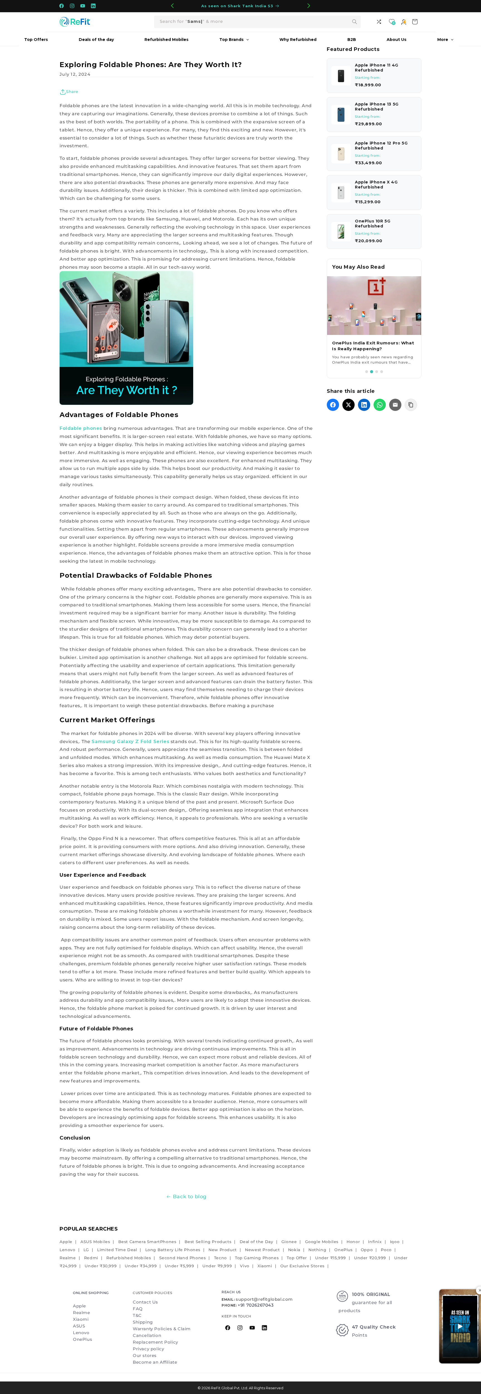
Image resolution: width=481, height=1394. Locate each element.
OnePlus (343, 1249)
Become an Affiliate (155, 1362)
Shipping (143, 1322)
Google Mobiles (321, 1241)
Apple (66, 1241)
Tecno (220, 1257)
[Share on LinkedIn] (364, 405)
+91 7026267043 (256, 1305)
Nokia (294, 1249)
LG (86, 1249)
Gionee (289, 1241)
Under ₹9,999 (217, 1265)
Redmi (91, 1257)
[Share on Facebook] (333, 405)
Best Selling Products (208, 1241)
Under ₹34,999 (141, 1265)
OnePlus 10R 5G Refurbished (372, 224)
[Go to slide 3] (376, 371)
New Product (222, 1249)
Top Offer (297, 1257)
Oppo (367, 1249)
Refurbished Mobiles (128, 1257)
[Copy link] (411, 405)
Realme (68, 1257)
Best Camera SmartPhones (147, 1241)
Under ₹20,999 (370, 1257)
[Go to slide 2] (371, 371)
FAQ (138, 1308)
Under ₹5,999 (179, 1265)
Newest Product (262, 1249)
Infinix (375, 1241)
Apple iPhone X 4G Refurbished (376, 185)
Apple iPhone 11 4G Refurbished (376, 68)
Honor (353, 1241)
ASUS (79, 1326)
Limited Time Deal (117, 1249)
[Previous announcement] (172, 6)
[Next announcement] (309, 6)
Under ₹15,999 (330, 1257)
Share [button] (72, 91)
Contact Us (145, 1302)
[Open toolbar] (379, 22)
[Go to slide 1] (366, 371)
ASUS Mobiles (95, 1241)
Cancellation (147, 1335)
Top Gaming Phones (257, 1257)
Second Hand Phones (182, 1257)
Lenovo (67, 1249)
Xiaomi (264, 1265)
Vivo (244, 1265)
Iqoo (394, 1241)
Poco (386, 1249)
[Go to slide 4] (381, 371)
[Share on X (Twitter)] (348, 405)
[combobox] (257, 22)
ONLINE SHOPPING (91, 1293)
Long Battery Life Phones (172, 1249)
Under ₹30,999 (101, 1265)
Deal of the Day (256, 1241)
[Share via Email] (395, 405)
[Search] (355, 22)
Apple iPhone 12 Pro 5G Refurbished (381, 146)
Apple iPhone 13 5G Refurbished (377, 107)
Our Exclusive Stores (302, 1265)
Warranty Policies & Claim (162, 1328)
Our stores (145, 1355)
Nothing (317, 1249)
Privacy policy (148, 1348)
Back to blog (190, 1197)
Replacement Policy (155, 1342)
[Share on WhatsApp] (380, 405)
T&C (137, 1315)
